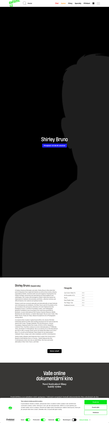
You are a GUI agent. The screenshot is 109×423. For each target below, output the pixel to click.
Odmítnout (96, 412)
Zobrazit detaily (83, 420)
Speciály (78, 3)
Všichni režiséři (54, 351)
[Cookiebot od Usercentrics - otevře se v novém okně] (10, 420)
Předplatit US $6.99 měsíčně (54, 145)
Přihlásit (87, 3)
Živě (56, 3)
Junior (63, 3)
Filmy (70, 3)
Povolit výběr (95, 407)
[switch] (43, 420)
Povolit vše (96, 402)
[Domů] (15, 3)
